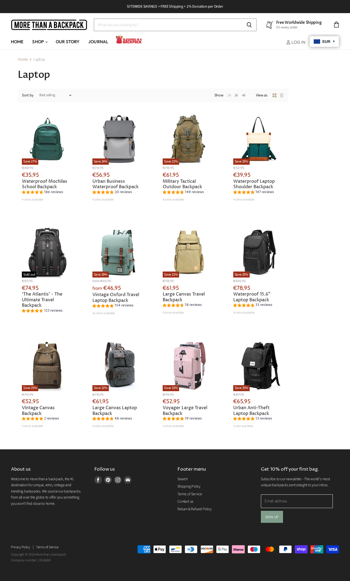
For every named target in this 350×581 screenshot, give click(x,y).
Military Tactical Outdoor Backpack (182, 184)
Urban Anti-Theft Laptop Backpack (251, 410)
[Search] (249, 25)
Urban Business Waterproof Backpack (115, 184)
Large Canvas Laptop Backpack (114, 410)
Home (17, 41)
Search (182, 479)
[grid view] (274, 95)
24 (229, 95)
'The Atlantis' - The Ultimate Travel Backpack (42, 299)
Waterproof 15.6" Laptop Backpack (251, 297)
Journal (98, 41)
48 (243, 95)
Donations (129, 41)
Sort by (28, 95)
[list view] (281, 95)
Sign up (272, 517)
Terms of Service (189, 494)
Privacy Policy (20, 547)
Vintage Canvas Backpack (38, 410)
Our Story (67, 41)
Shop (38, 41)
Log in (298, 42)
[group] (42, 193)
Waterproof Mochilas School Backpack (44, 184)
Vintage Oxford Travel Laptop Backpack (115, 297)
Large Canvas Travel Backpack (184, 297)
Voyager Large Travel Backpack (185, 410)
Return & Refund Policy (194, 509)
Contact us (185, 501)
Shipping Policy (188, 486)
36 (236, 95)
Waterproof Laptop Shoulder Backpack (254, 184)
